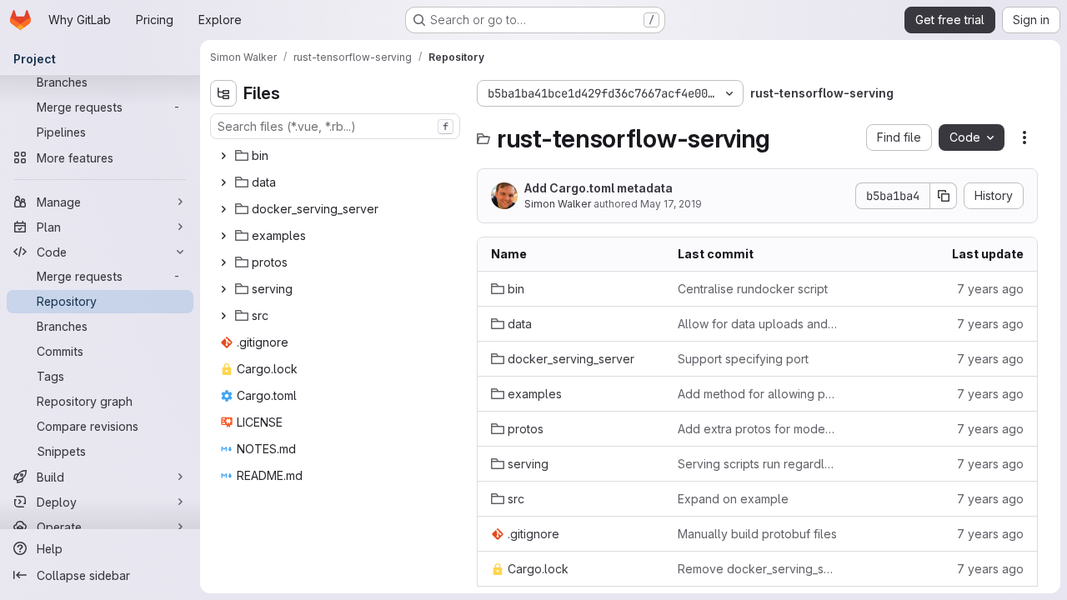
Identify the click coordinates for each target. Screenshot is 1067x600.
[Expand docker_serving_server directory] (223, 209)
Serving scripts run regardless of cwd (758, 464)
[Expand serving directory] (223, 289)
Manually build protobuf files (757, 534)
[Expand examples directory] (223, 236)
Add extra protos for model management (758, 429)
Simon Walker (557, 204)
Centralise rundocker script (753, 289)
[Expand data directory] (223, 182)
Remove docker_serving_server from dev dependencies (758, 569)
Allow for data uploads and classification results (758, 324)
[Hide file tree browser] (223, 93)
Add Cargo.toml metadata (598, 188)
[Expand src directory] (223, 316)
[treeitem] (336, 155)
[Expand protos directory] (223, 262)
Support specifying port (743, 359)
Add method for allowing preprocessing (758, 394)
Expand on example (733, 499)
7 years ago (990, 289)
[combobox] (335, 126)
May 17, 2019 (671, 204)
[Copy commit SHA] (943, 195)
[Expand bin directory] (223, 156)
